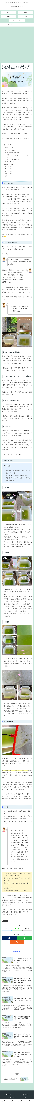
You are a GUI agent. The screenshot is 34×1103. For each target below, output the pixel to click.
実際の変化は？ (9, 164)
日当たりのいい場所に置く (13, 159)
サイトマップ (24, 1097)
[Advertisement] (17, 44)
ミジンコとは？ (9, 148)
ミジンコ (5, 920)
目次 (7, 144)
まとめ (6, 176)
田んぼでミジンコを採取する (14, 152)
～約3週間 (9, 171)
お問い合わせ (24, 1095)
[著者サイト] (9, 938)
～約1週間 (9, 166)
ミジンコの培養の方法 (11, 150)
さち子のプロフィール (9, 1095)
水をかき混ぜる (11, 161)
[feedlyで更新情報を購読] (24, 938)
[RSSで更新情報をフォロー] (17, 942)
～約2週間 (9, 169)
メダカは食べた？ (9, 173)
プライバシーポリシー (9, 1097)
